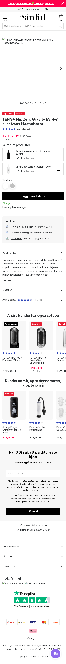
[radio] (3, 129)
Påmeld (33, 511)
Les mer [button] (6, 280)
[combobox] (30, 26)
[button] (62, 3)
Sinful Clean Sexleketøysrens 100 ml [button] (34, 166)
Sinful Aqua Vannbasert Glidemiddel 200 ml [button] (33, 152)
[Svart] (12, 186)
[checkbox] (58, 154)
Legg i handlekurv (33, 196)
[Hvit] (5, 186)
